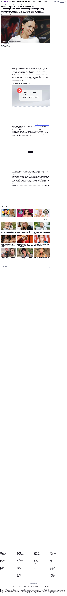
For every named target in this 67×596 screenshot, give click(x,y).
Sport (1, 562)
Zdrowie (1, 569)
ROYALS (45, 1)
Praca (1, 570)
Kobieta (1, 568)
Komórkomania (19, 569)
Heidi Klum (35, 555)
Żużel (18, 576)
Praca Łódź (52, 566)
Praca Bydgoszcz (52, 573)
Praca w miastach (52, 575)
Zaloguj (62, 1)
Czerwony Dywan (20, 1)
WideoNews (40, 1)
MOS (7, 45)
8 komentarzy (41, 45)
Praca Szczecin (52, 570)
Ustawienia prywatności (49, 586)
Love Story (34, 1)
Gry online (1, 573)
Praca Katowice (52, 574)
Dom (17, 561)
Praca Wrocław (52, 567)
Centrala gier (19, 575)
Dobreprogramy (19, 568)
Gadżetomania (19, 570)
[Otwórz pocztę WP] (55, 2)
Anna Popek (35, 559)
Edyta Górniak (19, 553)
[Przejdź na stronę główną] (2, 2)
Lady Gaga (18, 559)
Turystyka (18, 566)
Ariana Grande (2, 555)
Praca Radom (52, 569)
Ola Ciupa (35, 553)
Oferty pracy (52, 562)
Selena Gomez (19, 555)
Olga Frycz (51, 554)
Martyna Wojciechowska (53, 559)
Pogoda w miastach (36, 567)
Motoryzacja (2, 567)
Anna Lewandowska (3, 553)
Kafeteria (18, 567)
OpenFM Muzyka (36, 563)
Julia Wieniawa (2, 554)
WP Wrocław (19, 574)
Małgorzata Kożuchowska (20, 554)
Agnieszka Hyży (2, 559)
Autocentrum (19, 573)
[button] (58, 1)
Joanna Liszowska (53, 555)
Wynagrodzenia (19, 577)
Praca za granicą (52, 576)
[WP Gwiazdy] (8, 2)
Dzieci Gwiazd (27, 1)
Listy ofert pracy (52, 577)
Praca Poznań (52, 568)
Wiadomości (2, 561)
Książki (18, 562)
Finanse (1, 566)
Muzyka (13, 1)
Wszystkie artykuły (36, 561)
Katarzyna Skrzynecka (37, 554)
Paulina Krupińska (53, 553)
